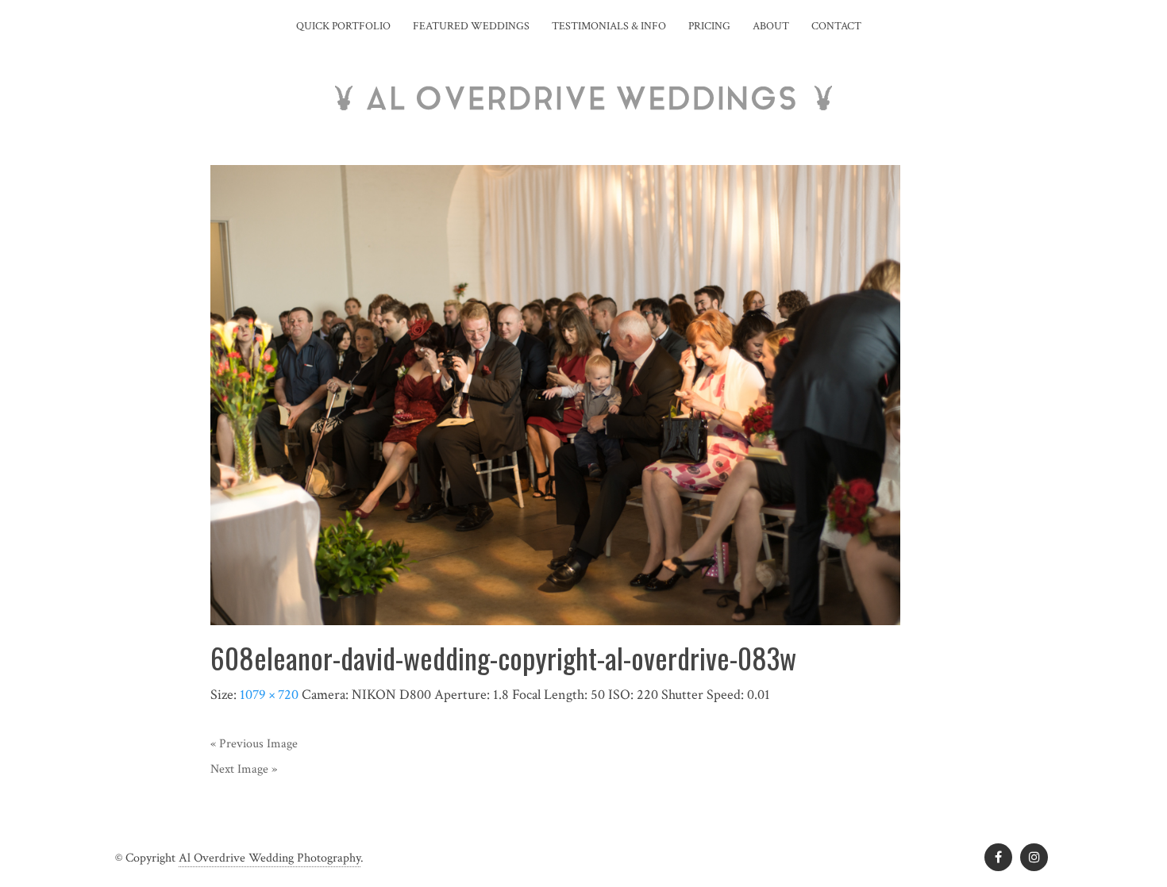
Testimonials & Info (609, 26)
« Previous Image (254, 743)
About (771, 26)
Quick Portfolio (343, 26)
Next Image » (243, 769)
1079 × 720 (269, 694)
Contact (836, 26)
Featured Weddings (471, 26)
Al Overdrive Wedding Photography (269, 858)
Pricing (709, 26)
